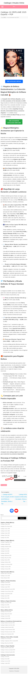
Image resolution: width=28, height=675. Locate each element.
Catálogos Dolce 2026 (5, 598)
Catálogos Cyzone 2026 (5, 661)
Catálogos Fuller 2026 (5, 551)
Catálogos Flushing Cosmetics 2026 (8, 631)
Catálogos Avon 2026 (5, 548)
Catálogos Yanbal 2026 (5, 663)
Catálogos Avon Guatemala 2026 (7, 634)
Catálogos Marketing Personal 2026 (8, 589)
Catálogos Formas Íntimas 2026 (7, 591)
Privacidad (16, 671)
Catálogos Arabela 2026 (5, 544)
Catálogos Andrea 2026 (5, 524)
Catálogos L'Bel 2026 (5, 656)
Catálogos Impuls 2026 (5, 533)
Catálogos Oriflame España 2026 (7, 647)
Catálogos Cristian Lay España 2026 (8, 649)
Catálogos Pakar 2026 (5, 535)
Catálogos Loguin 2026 (5, 586)
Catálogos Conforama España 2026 (8, 652)
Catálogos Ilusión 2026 (5, 530)
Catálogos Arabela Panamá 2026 (7, 627)
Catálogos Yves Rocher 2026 (6, 564)
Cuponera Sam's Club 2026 (6, 573)
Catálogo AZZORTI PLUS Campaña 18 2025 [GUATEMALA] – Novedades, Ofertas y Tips (7, 499)
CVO (4, 17)
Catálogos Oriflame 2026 (5, 562)
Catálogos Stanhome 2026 (6, 546)
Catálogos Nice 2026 (5, 537)
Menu (14, 6)
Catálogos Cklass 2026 (5, 528)
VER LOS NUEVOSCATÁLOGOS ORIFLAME (14, 121)
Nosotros (11, 671)
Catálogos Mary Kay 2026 (6, 557)
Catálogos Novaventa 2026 (6, 602)
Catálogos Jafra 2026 (5, 553)
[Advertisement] (14, 34)
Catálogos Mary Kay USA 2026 (7, 643)
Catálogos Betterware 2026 (6, 555)
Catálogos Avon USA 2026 (6, 638)
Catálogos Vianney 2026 (5, 568)
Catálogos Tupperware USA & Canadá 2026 (9, 640)
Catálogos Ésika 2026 (5, 658)
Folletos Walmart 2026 (5, 577)
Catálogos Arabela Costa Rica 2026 (8, 625)
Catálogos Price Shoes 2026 (6, 526)
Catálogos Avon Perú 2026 (6, 611)
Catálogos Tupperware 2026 (6, 542)
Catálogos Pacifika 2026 (5, 584)
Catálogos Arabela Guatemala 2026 (8, 622)
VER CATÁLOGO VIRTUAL (14, 81)
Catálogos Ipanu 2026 (5, 595)
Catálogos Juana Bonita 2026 (6, 593)
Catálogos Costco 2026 (5, 575)
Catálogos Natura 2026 (5, 559)
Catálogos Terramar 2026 (6, 566)
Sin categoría (3, 485)
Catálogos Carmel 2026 (5, 582)
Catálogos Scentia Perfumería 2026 (8, 629)
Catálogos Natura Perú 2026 (6, 613)
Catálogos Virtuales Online (14, 3)
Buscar (2, 514)
